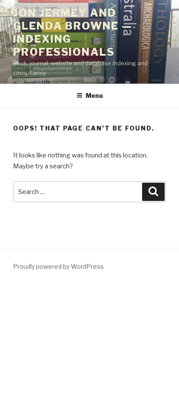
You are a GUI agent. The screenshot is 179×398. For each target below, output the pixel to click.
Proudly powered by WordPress (58, 266)
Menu (94, 95)
